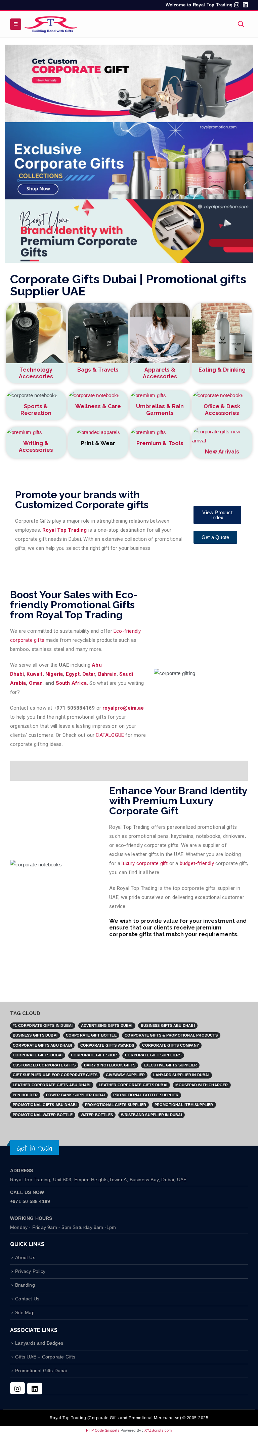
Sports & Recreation (35, 409)
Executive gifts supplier (170, 1065)
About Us (25, 1257)
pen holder (25, 1095)
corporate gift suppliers (153, 1055)
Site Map (25, 1312)
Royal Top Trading (64, 530)
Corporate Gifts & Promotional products (171, 1035)
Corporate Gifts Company (170, 1045)
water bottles (97, 1115)
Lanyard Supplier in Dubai (181, 1075)
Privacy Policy (30, 1271)
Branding (25, 1285)
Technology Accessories (36, 373)
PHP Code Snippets (102, 1430)
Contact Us (27, 1298)
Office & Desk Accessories (222, 409)
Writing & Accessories (36, 446)
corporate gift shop (94, 1055)
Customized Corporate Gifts (44, 1065)
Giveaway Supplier (125, 1075)
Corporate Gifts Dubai (37, 1055)
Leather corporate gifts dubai (133, 1085)
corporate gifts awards (107, 1045)
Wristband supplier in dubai (151, 1115)
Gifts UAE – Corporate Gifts (45, 1356)
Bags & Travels (98, 370)
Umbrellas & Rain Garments (160, 409)
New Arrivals (222, 451)
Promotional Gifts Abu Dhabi (45, 1105)
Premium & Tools (159, 443)
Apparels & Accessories (160, 373)
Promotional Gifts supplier (115, 1105)
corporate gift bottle (91, 1035)
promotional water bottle (43, 1115)
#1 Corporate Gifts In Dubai (43, 1025)
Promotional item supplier (184, 1105)
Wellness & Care (98, 406)
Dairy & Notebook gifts (109, 1065)
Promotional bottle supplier (145, 1095)
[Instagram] (17, 1388)
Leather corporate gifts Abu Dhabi (52, 1085)
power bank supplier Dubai (75, 1095)
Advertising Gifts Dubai (107, 1025)
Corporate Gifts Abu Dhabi (42, 1045)
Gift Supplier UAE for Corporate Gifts (55, 1075)
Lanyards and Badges (39, 1343)
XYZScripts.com (158, 1430)
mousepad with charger (201, 1085)
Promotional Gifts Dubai (41, 1370)
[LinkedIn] (34, 1388)
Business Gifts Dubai (35, 1035)
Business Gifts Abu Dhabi (168, 1025)
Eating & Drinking (222, 370)
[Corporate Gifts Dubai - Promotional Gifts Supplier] (51, 24)
